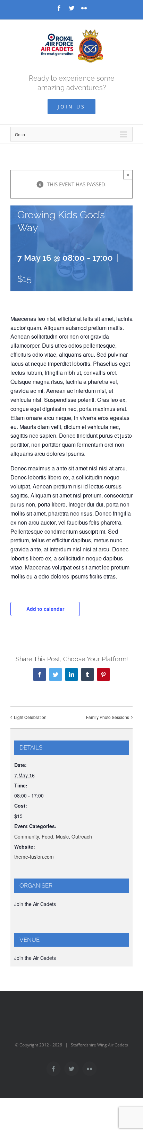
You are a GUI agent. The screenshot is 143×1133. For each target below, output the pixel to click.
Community (26, 836)
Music (62, 836)
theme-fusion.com (34, 856)
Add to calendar (45, 608)
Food (47, 836)
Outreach (82, 836)
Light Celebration (30, 717)
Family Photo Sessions (107, 717)
